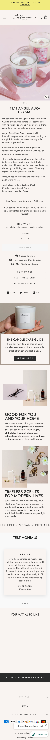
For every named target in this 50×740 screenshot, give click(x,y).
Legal (24, 706)
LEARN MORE (25, 358)
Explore (24, 697)
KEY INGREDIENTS (25, 278)
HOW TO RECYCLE (25, 283)
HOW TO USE (25, 272)
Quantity (25, 233)
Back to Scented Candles (27, 677)
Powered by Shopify (25, 737)
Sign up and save (24, 714)
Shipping (21, 227)
